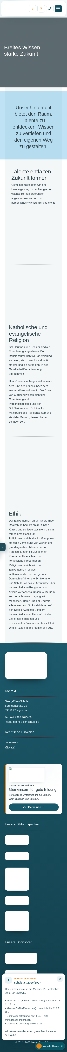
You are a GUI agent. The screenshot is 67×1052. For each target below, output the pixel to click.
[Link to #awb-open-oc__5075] (58, 8)
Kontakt (41, 8)
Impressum (11, 742)
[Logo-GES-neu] (26, 665)
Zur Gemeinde (33, 807)
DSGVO (9, 746)
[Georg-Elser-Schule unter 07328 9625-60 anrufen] (50, 8)
